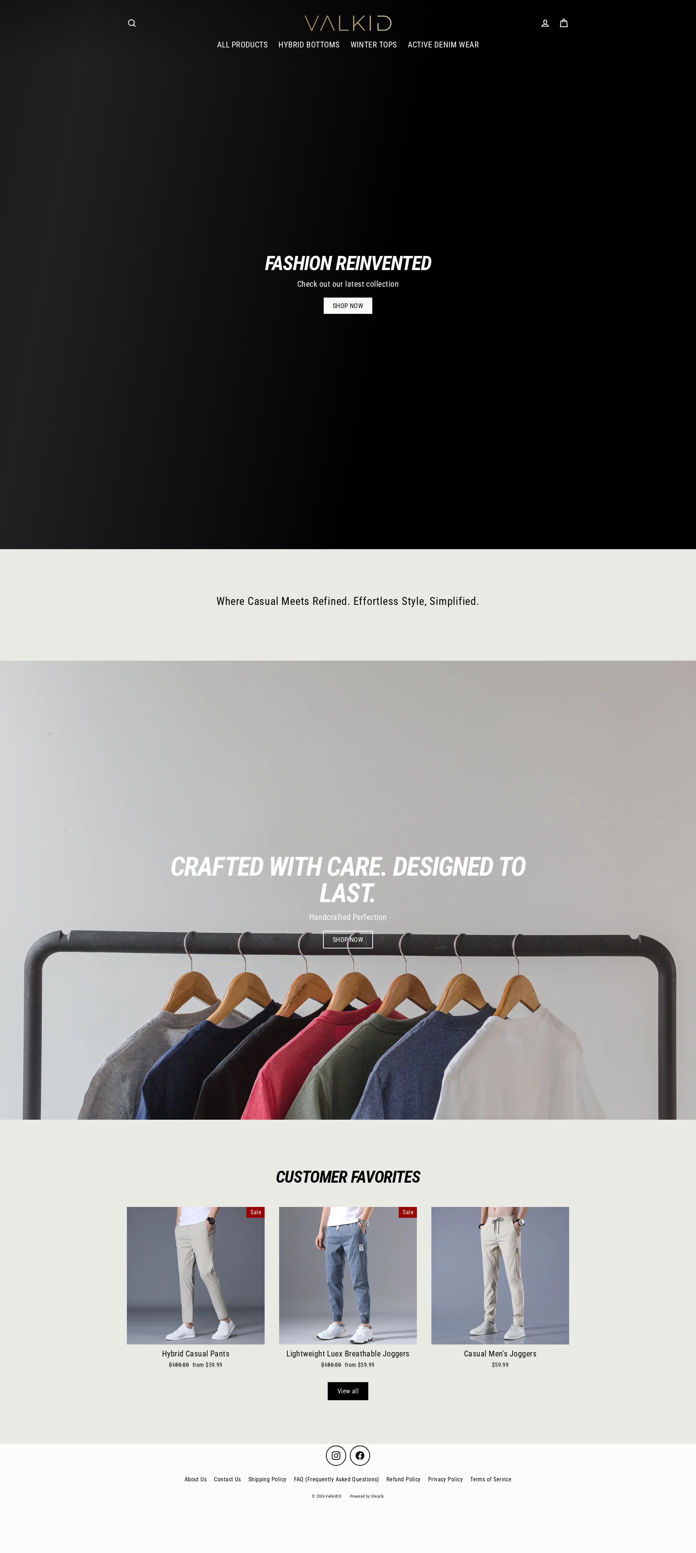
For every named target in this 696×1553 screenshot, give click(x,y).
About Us (196, 1479)
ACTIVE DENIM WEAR (443, 44)
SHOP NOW (348, 306)
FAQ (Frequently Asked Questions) (336, 1479)
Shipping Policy (267, 1479)
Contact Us (227, 1479)
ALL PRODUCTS (242, 44)
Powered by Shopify (367, 1496)
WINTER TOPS (374, 44)
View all (348, 1391)
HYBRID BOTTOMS (308, 44)
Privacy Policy (445, 1479)
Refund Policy (403, 1479)
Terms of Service (490, 1479)
